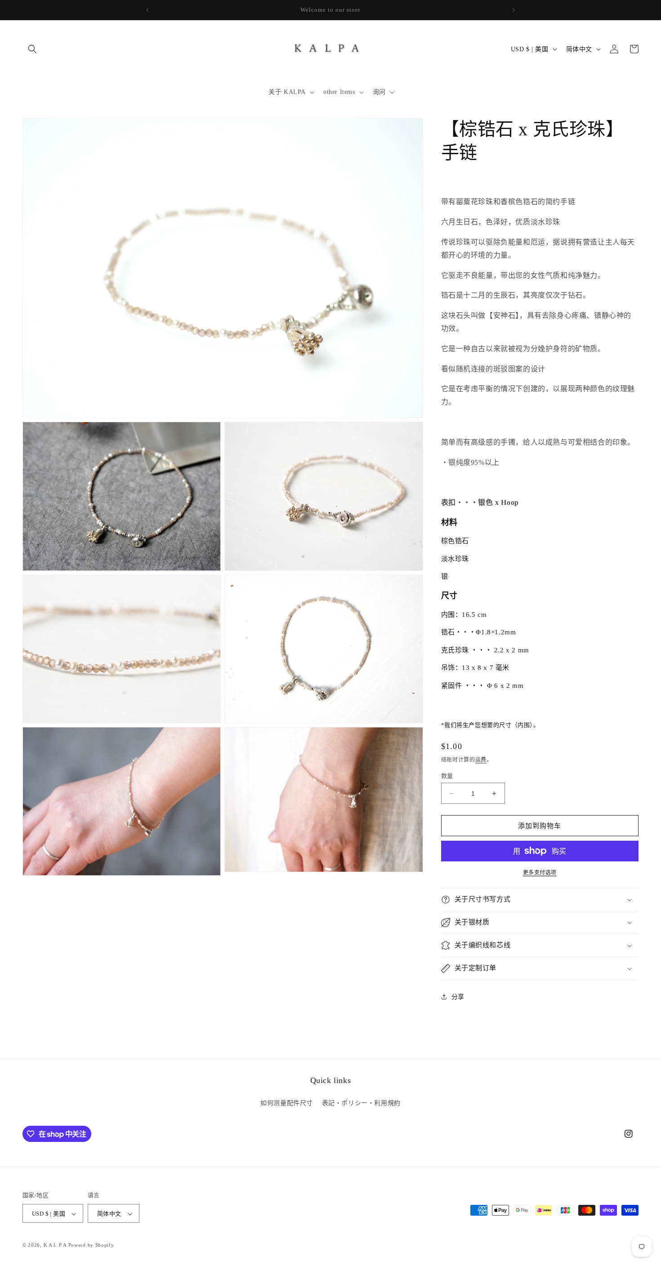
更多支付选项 (540, 872)
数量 (447, 775)
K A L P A (56, 1245)
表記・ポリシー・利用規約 (361, 1102)
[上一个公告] (147, 10)
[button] (32, 49)
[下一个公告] (513, 10)
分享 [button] (457, 997)
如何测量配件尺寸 (286, 1102)
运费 (481, 760)
